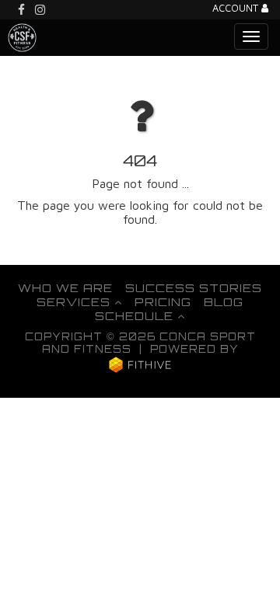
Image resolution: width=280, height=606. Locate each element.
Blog (223, 301)
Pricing (163, 301)
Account (236, 9)
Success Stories (193, 287)
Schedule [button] (136, 315)
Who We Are (65, 287)
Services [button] (75, 301)
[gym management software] (140, 364)
